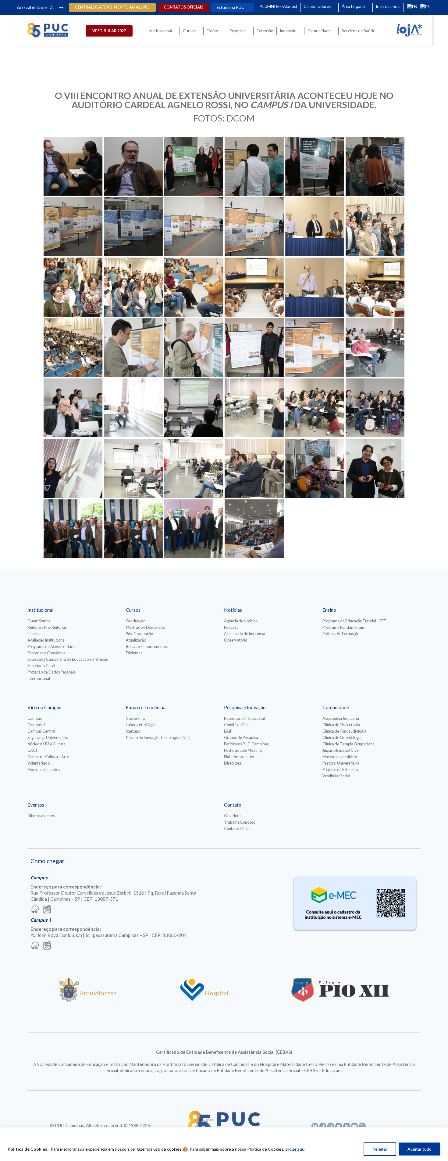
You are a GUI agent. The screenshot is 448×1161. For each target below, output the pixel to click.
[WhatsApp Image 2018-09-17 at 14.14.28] (375, 468)
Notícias (233, 610)
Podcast (231, 627)
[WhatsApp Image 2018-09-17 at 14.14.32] (133, 528)
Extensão (265, 30)
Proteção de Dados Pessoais (51, 672)
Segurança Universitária (47, 737)
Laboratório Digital (142, 724)
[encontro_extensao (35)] (133, 347)
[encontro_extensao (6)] (254, 166)
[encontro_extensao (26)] (254, 287)
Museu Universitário (339, 756)
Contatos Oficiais (238, 828)
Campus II (36, 724)
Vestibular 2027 (109, 30)
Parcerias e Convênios (46, 652)
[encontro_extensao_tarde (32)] (254, 468)
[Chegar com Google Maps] (47, 910)
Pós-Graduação (139, 633)
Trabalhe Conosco (239, 822)
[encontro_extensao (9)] (314, 166)
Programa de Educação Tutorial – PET (354, 620)
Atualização (136, 640)
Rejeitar (379, 1149)
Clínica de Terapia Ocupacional (348, 743)
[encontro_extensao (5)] (193, 166)
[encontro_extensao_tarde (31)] (193, 468)
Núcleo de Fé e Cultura (46, 743)
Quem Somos (38, 620)
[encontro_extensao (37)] (193, 347)
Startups (133, 731)
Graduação (135, 620)
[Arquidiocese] (69, 999)
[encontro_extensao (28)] (314, 287)
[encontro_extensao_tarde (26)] (73, 468)
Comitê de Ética (237, 724)
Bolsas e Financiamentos (147, 646)
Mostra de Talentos (43, 769)
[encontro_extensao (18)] (314, 226)
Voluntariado (38, 763)
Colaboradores (317, 6)
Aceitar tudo (419, 1149)
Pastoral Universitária (340, 763)
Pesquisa (237, 30)
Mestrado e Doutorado (145, 627)
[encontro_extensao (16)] (254, 226)
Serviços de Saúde (358, 30)
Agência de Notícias (241, 620)
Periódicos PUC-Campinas (246, 743)
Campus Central (41, 731)
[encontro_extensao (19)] (375, 226)
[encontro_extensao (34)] (73, 347)
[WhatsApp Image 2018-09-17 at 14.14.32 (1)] (73, 528)
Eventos (35, 804)
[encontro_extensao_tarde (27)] (133, 468)
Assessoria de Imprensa (244, 633)
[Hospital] (192, 999)
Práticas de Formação (340, 633)
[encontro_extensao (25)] (193, 287)
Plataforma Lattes (239, 756)
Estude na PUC (230, 7)
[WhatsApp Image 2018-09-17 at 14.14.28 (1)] (314, 468)
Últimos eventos (41, 815)
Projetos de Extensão (340, 769)
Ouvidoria (233, 815)
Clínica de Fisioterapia (341, 724)
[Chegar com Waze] (34, 910)
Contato (232, 804)
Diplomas (134, 652)
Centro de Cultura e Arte (48, 756)
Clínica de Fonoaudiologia (344, 731)
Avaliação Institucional (46, 640)
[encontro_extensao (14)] (133, 226)
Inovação (288, 30)
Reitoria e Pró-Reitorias (47, 627)
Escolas (33, 633)
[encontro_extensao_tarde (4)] (133, 407)
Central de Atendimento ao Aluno (112, 7)
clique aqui (295, 1149)
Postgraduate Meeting (243, 750)
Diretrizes (232, 763)
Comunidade (319, 30)
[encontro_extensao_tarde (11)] (314, 407)
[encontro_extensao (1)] (73, 166)
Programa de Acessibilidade (51, 646)
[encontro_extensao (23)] (133, 287)
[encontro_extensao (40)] (314, 347)
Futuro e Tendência (145, 707)
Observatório (235, 640)
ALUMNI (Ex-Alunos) (278, 6)
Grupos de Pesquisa (241, 737)
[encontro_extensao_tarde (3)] (73, 407)
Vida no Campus (44, 707)
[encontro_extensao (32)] (375, 287)
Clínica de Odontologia (341, 737)
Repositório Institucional (244, 718)
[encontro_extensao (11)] (73, 226)
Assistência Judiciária (340, 718)
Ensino (212, 30)
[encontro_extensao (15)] (193, 226)
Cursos (189, 30)
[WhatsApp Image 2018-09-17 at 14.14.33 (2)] (193, 528)
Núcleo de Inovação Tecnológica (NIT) (158, 737)
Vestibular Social (336, 775)
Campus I (35, 718)
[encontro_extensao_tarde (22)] (375, 407)
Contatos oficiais (183, 7)
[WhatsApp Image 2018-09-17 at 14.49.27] (254, 528)
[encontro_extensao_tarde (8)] (193, 407)
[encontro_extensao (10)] (375, 166)
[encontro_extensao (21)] (73, 287)
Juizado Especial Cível (341, 750)
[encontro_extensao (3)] (133, 166)
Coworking (135, 718)
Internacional (388, 6)
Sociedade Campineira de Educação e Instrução (67, 659)
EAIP (228, 731)
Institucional (160, 30)
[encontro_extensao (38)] (254, 347)
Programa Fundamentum (343, 627)
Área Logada (353, 6)
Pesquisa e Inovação (245, 707)
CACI (32, 750)
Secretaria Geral (41, 665)
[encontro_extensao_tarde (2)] (375, 347)
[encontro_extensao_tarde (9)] (254, 407)
